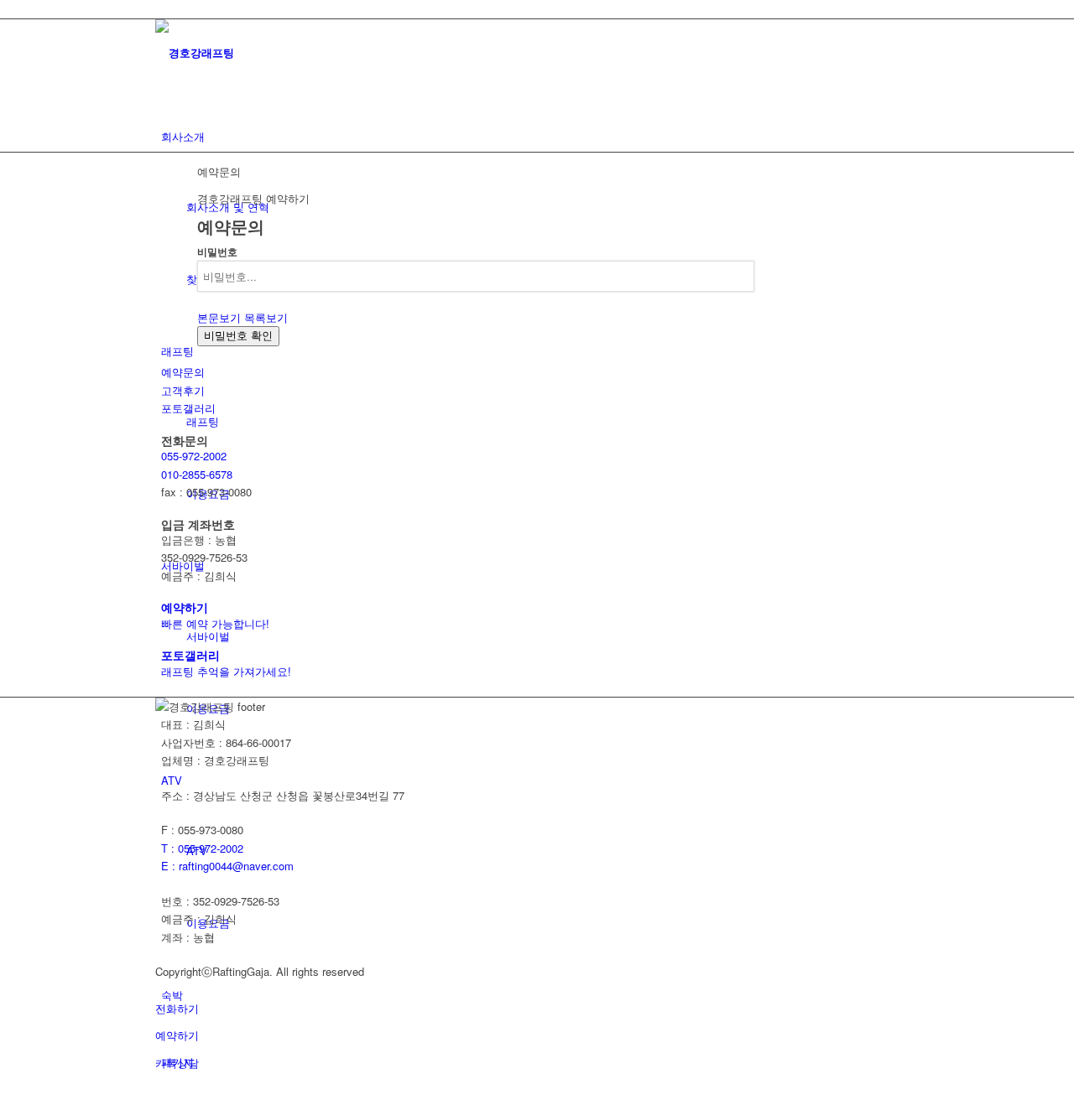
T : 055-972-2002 (202, 848)
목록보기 (266, 317)
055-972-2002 (194, 456)
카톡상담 (177, 1063)
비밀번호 (217, 252)
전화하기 (177, 1008)
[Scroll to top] (4, 1089)
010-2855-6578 (196, 474)
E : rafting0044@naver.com (227, 866)
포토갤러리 (188, 408)
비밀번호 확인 (238, 335)
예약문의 (183, 372)
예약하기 (177, 1035)
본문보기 (219, 317)
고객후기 (183, 390)
